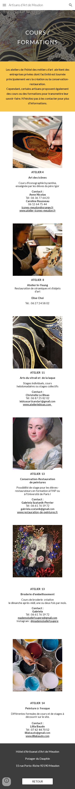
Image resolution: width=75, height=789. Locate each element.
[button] (4, 5)
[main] (37, 36)
